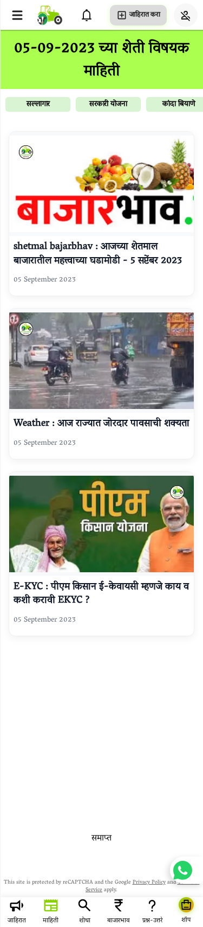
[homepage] (49, 15)
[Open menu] (17, 15)
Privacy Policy (149, 883)
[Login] (186, 15)
